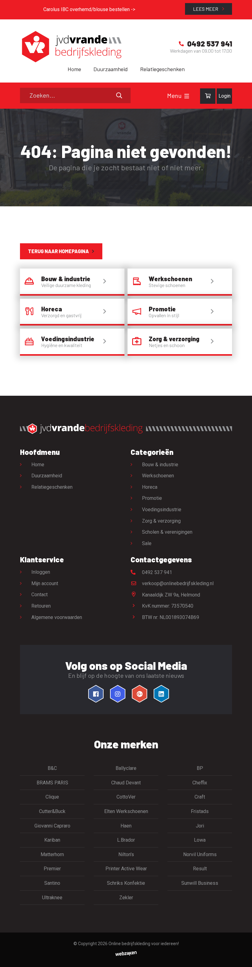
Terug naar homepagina (58, 251)
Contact (39, 594)
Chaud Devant (126, 783)
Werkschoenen (158, 476)
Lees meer (206, 9)
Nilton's (126, 854)
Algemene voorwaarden (56, 617)
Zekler (126, 897)
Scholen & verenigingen (167, 532)
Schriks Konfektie (126, 883)
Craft (200, 797)
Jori (200, 826)
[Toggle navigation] (187, 96)
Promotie (152, 498)
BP (200, 768)
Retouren (41, 606)
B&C (52, 768)
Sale (147, 543)
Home (74, 69)
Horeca (149, 487)
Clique (52, 797)
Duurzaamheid (110, 69)
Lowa (200, 840)
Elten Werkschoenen (126, 811)
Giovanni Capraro (52, 826)
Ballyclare (126, 768)
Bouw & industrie (160, 464)
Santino (52, 883)
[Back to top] (240, 955)
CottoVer (126, 797)
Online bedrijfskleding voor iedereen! (143, 943)
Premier (52, 869)
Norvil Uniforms (200, 854)
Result (200, 869)
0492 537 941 (156, 572)
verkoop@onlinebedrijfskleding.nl (177, 583)
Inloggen (40, 572)
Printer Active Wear (126, 869)
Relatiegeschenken (162, 69)
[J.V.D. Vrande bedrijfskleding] (70, 47)
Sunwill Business (199, 883)
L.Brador (126, 840)
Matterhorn (52, 854)
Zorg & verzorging (161, 521)
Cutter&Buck (52, 811)
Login (224, 96)
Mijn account (44, 583)
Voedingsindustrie (161, 509)
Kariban (52, 840)
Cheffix (199, 783)
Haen (126, 826)
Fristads (200, 811)
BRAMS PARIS (52, 783)
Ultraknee (52, 897)
